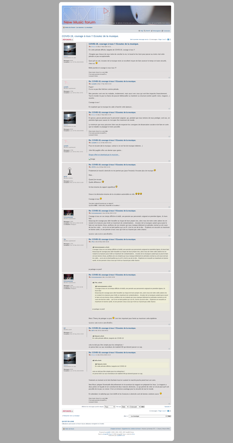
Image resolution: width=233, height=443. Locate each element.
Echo (133, 434)
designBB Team (107, 434)
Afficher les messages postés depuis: (93, 406)
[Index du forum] (116, 15)
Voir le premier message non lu (139, 39)
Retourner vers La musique (71, 415)
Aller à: (126, 416)
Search (148, 30)
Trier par (118, 406)
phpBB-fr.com (121, 435)
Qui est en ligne (68, 421)
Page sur (162, 39)
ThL (93, 241)
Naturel (94, 46)
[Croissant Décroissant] (137, 406)
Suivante (167, 406)
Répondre (65, 39)
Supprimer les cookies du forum (131, 428)
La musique (88, 27)
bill (93, 330)
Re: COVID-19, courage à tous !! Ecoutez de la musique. (112, 81)
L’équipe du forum (115, 428)
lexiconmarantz (96, 213)
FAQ (142, 31)
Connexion (167, 31)
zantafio (94, 84)
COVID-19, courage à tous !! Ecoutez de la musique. (90, 36)
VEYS (93, 167)
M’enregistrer (157, 31)
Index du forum (70, 27)
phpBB (108, 432)
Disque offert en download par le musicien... (104, 155)
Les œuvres (80, 27)
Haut (169, 77)
